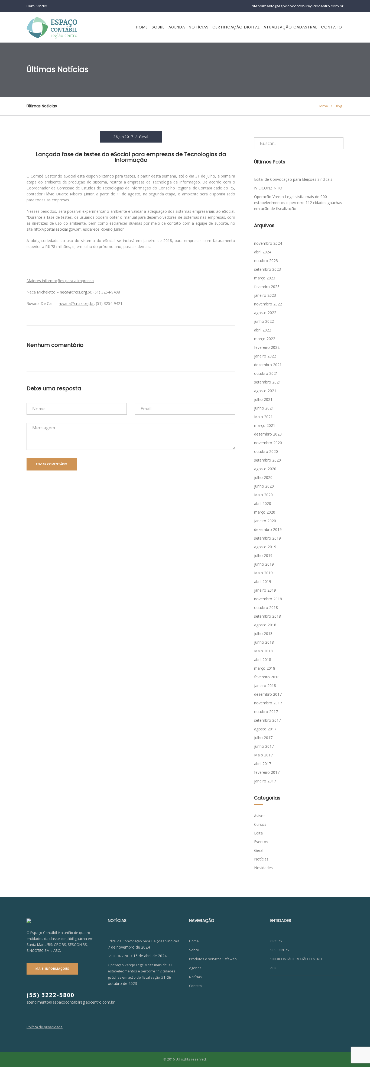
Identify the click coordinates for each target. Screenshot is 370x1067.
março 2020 (264, 512)
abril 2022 (262, 330)
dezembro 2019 (268, 529)
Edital (259, 833)
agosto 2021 (265, 390)
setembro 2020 (267, 460)
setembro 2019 (267, 538)
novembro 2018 (268, 598)
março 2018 (264, 668)
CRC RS (276, 941)
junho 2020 (264, 486)
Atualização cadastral (290, 27)
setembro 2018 (267, 616)
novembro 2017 (268, 702)
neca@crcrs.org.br (75, 292)
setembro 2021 (267, 382)
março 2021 (264, 425)
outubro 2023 (266, 260)
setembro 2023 (267, 269)
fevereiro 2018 (267, 676)
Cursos (260, 824)
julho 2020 (263, 477)
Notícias (199, 27)
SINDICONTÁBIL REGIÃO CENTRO (296, 959)
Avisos (259, 815)
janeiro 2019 (265, 590)
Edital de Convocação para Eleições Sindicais (293, 179)
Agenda (176, 27)
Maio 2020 (263, 494)
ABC (273, 968)
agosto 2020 (265, 468)
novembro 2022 (268, 304)
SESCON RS (279, 950)
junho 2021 (264, 408)
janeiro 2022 (265, 356)
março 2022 (264, 338)
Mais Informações (52, 968)
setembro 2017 (267, 720)
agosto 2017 (265, 728)
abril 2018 (262, 659)
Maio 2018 (263, 650)
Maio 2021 (263, 416)
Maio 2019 (263, 572)
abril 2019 (262, 581)
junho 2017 (264, 746)
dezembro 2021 (268, 364)
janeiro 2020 (265, 520)
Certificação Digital (236, 27)
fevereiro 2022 (267, 347)
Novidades (263, 867)
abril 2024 (262, 251)
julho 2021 (263, 399)
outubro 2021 (266, 373)
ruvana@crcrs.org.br (76, 303)
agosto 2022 (265, 312)
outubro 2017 (266, 711)
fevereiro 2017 (267, 772)
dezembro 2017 (268, 694)
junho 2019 (264, 564)
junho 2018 (264, 642)
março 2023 (264, 278)
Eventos (261, 841)
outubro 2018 (266, 607)
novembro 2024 (268, 243)
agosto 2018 (265, 624)
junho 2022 (264, 321)
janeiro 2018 (265, 685)
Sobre (158, 27)
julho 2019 (263, 555)
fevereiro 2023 (267, 286)
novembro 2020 (268, 442)
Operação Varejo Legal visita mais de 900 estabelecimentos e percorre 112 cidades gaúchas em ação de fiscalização (298, 202)
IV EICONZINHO (268, 188)
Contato (331, 27)
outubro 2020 (266, 451)
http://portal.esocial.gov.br (56, 229)
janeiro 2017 (265, 781)
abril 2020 (262, 503)
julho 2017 (263, 737)
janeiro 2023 (265, 295)
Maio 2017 (263, 754)
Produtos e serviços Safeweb (213, 959)
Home (142, 27)
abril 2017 (262, 763)
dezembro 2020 (268, 434)
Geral (143, 136)
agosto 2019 (265, 546)
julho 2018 (263, 633)
